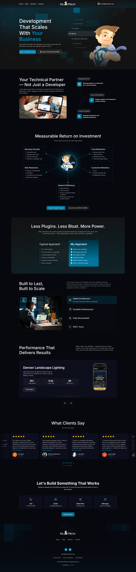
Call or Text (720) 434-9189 (50, 52)
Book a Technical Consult (27, 52)
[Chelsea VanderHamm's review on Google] (35, 454)
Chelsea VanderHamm (45, 454)
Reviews (33, 4)
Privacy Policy (57, 557)
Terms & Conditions (68, 557)
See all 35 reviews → (68, 462)
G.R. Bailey (12, 454)
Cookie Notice (79, 557)
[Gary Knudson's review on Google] (125, 454)
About (21, 4)
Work (27, 4)
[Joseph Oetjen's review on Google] (95, 454)
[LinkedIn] (70, 549)
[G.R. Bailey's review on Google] (6, 454)
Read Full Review (8, 450)
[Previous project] (65, 403)
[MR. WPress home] (68, 4)
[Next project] (70, 403)
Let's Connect (68, 514)
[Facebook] (66, 549)
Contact (40, 4)
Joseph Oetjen (103, 454)
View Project (29, 389)
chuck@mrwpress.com (107, 4)
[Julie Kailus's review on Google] (65, 454)
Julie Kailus (72, 454)
